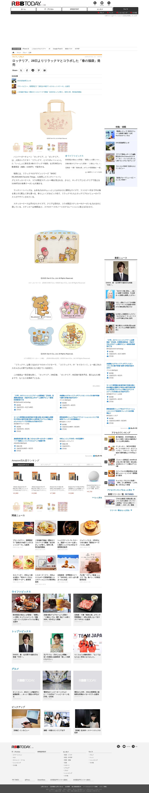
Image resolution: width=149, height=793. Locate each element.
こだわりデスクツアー (39, 49)
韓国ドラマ (68, 49)
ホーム (23, 9)
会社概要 (67, 786)
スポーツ (66, 765)
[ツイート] (21, 70)
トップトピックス (21, 631)
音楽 (65, 762)
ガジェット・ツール (19, 760)
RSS (136, 746)
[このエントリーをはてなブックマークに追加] (44, 70)
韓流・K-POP (68, 757)
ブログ (66, 770)
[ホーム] (13, 52)
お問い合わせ (44, 786)
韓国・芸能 (67, 760)
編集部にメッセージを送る (95, 172)
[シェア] (27, 70)
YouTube (128, 746)
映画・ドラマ (68, 755)
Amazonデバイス (23, 465)
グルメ (101, 12)
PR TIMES (15, 780)
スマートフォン (17, 755)
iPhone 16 (26, 49)
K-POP (77, 49)
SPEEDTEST (74, 9)
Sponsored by (88, 455)
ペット (111, 12)
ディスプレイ (68, 464)
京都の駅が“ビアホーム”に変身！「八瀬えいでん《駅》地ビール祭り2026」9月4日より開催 (96, 163)
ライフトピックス (75, 156)
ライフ (125, 9)
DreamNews (41, 780)
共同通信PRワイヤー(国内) (58, 780)
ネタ (14, 757)
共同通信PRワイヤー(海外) (81, 780)
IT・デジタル (49, 9)
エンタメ (100, 9)
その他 (134, 12)
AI (49, 49)
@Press (27, 780)
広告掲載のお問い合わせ (56, 786)
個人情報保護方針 (76, 786)
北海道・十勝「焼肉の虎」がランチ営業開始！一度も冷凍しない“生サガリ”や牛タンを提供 (96, 167)
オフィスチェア (46, 464)
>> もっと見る (97, 497)
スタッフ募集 (103, 786)
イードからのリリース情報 (90, 786)
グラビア (66, 768)
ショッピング (122, 12)
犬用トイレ (90, 464)
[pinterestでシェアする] (38, 70)
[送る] (32, 70)
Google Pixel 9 (57, 49)
